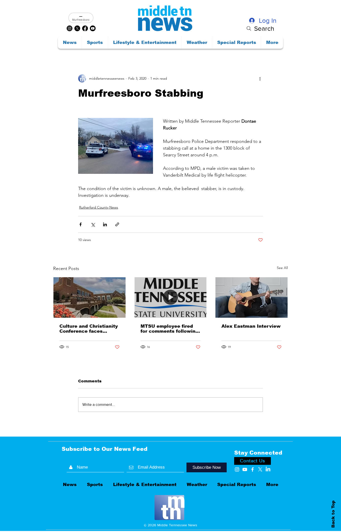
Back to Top (333, 514)
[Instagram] (69, 28)
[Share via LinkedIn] (105, 224)
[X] (77, 28)
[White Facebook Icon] (252, 469)
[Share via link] (117, 224)
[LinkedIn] (268, 469)
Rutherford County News (98, 207)
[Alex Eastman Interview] (251, 297)
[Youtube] (93, 28)
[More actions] (260, 78)
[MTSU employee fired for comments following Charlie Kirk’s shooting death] (171, 297)
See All (282, 268)
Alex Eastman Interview (251, 326)
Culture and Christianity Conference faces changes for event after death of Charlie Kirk (88, 329)
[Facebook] (85, 28)
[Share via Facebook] (80, 224)
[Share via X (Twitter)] (92, 224)
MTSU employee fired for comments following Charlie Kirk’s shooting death (169, 329)
